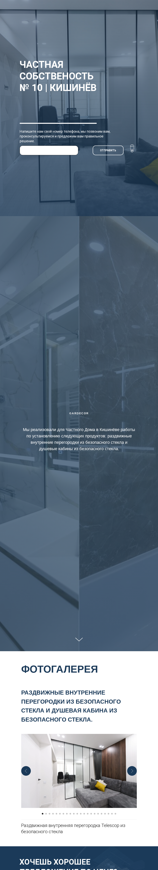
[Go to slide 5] (56, 813)
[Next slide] (132, 771)
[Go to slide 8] (67, 813)
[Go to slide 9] (70, 813)
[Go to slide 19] (105, 813)
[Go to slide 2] (46, 813)
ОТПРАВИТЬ (108, 150)
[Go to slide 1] (42, 813)
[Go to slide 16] (94, 813)
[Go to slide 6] (60, 813)
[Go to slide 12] (81, 813)
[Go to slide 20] (108, 813)
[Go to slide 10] (74, 813)
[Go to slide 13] (84, 813)
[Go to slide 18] (101, 813)
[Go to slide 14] (87, 813)
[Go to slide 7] (63, 813)
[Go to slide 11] (77, 813)
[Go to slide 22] (115, 813)
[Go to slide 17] (98, 813)
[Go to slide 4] (53, 813)
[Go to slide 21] (112, 813)
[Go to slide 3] (49, 813)
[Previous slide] (26, 771)
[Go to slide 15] (91, 813)
